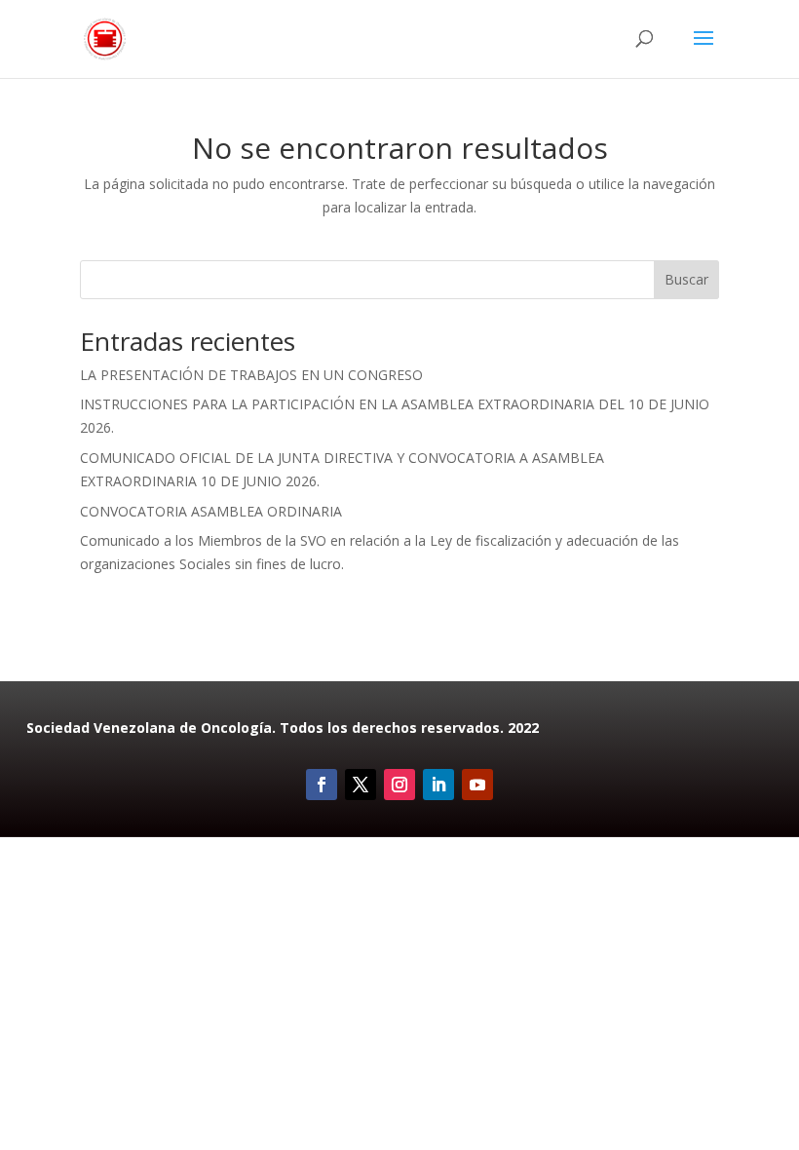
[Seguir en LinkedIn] (438, 784)
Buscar (686, 279)
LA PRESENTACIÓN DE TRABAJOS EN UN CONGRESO (251, 374)
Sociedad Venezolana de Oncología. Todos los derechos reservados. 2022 (282, 727)
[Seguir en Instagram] (399, 784)
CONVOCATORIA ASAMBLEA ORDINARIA (211, 511)
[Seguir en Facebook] (321, 784)
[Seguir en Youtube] (477, 784)
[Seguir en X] (360, 784)
